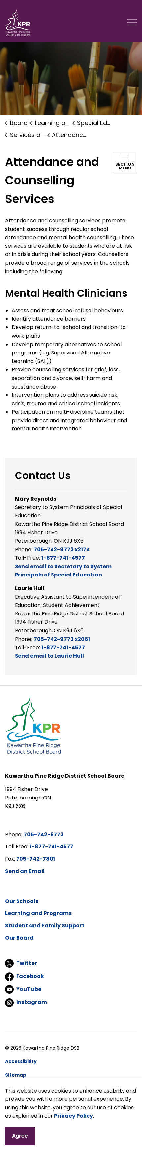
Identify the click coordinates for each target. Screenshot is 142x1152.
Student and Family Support (45, 925)
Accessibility (21, 1061)
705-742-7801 (35, 859)
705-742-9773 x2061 (62, 639)
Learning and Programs (38, 913)
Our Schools (21, 901)
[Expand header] (132, 22)
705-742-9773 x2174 (62, 549)
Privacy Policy (73, 1116)
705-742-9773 (44, 834)
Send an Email (25, 871)
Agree (20, 1136)
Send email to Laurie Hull (49, 656)
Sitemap (15, 1075)
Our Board (19, 938)
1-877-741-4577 (63, 558)
